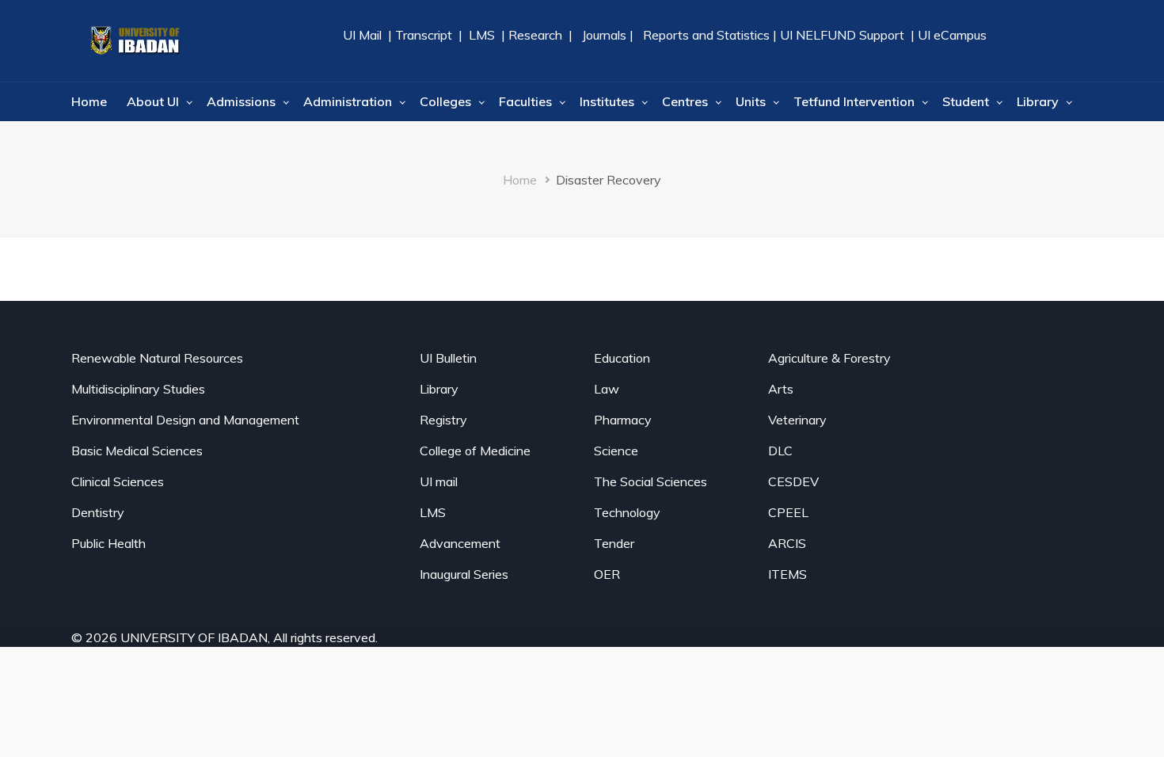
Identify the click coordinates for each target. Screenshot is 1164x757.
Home (89, 101)
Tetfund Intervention (854, 101)
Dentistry (97, 512)
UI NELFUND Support (842, 35)
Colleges (445, 101)
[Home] (134, 41)
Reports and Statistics (706, 35)
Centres (685, 101)
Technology (627, 512)
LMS (482, 35)
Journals (604, 35)
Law (606, 389)
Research (533, 35)
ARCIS (787, 543)
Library (1038, 101)
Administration (347, 101)
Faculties (525, 101)
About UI (153, 101)
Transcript (423, 35)
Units (751, 101)
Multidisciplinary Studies (138, 389)
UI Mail (364, 35)
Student (965, 101)
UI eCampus (952, 35)
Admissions (241, 101)
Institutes (607, 101)
